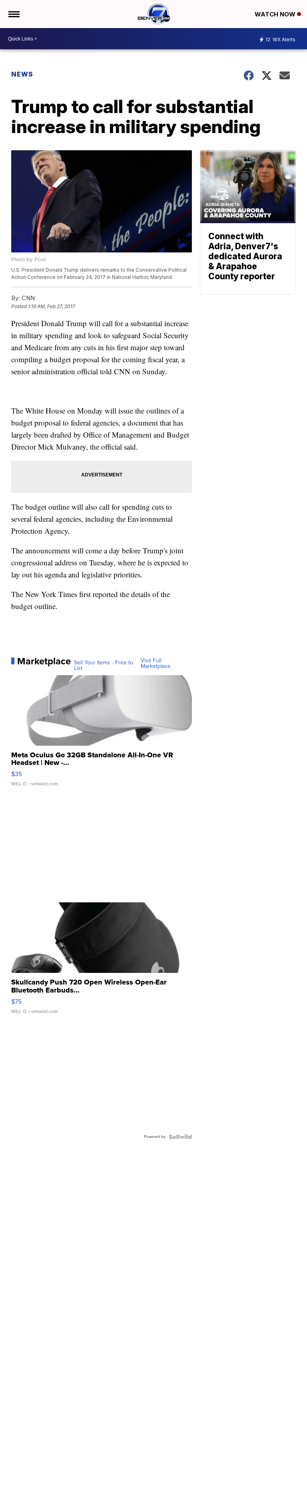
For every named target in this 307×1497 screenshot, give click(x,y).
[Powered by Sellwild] (180, 1137)
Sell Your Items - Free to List (103, 665)
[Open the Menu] (13, 14)
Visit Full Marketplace (156, 663)
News (22, 74)
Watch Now (276, 14)
